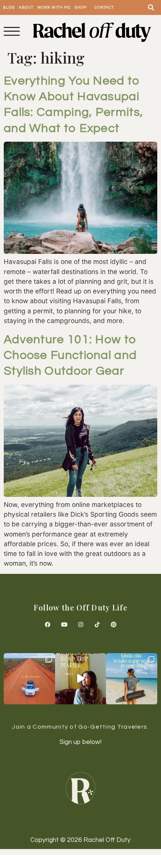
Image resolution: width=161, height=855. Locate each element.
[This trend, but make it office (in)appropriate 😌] (131, 678)
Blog (9, 7)
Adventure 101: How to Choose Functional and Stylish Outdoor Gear (70, 355)
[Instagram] (80, 624)
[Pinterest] (113, 624)
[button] (151, 7)
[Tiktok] (97, 624)
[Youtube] (64, 624)
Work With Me (53, 7)
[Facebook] (47, 624)
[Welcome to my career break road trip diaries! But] (80, 678)
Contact (104, 7)
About (26, 7)
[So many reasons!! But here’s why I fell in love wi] (29, 678)
